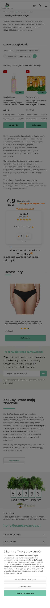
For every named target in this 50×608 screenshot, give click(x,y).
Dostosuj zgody (25, 586)
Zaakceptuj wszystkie (25, 593)
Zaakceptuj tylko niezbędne (25, 579)
